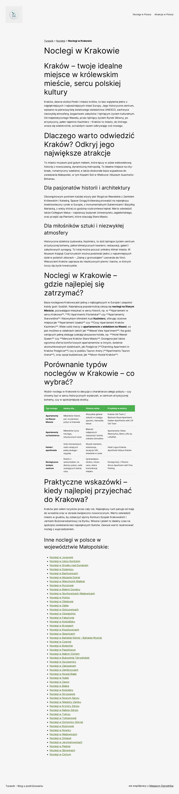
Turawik (48, 40)
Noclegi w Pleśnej (60, 746)
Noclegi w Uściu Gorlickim (65, 561)
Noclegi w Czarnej (60, 641)
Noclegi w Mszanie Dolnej (65, 577)
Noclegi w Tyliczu (60, 714)
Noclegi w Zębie (59, 605)
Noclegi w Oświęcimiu (63, 613)
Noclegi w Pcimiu (60, 597)
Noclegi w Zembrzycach (64, 669)
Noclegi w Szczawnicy (63, 661)
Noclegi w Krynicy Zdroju (64, 706)
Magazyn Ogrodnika (161, 785)
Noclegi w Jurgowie (61, 557)
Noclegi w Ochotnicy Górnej (66, 722)
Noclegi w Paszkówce (63, 649)
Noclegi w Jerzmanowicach (66, 742)
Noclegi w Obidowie (61, 601)
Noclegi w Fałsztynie (62, 617)
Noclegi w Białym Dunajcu (65, 589)
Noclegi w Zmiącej (60, 738)
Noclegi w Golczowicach (64, 609)
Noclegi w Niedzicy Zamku (65, 702)
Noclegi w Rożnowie (62, 726)
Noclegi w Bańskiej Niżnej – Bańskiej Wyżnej (76, 637)
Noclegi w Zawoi (59, 681)
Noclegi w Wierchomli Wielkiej (67, 581)
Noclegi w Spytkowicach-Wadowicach (72, 593)
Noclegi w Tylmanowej (63, 718)
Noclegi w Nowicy (60, 730)
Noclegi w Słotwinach (62, 750)
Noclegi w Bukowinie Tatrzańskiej (69, 657)
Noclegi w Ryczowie (62, 585)
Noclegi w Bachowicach (64, 573)
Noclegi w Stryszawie (62, 694)
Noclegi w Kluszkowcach (64, 629)
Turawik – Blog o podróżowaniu (24, 786)
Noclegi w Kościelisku (62, 621)
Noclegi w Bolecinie (61, 645)
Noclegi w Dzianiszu (61, 569)
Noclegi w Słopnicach (62, 633)
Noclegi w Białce (59, 686)
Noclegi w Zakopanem (63, 665)
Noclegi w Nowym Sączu (64, 698)
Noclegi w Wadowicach (63, 734)
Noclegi (60, 40)
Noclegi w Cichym (60, 754)
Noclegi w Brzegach (61, 625)
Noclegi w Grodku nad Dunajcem (69, 565)
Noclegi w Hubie (59, 677)
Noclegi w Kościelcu (61, 690)
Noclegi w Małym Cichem (65, 653)
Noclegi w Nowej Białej (63, 673)
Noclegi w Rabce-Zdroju (64, 710)
